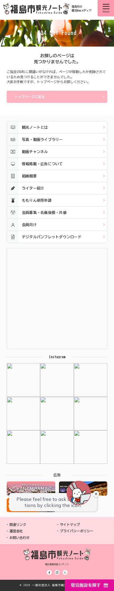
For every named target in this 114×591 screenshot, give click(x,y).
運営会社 (16, 531)
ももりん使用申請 (37, 200)
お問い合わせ (19, 537)
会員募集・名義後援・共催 (44, 212)
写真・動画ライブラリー (42, 139)
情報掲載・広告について (42, 164)
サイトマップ (70, 524)
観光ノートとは (35, 127)
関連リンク (17, 524)
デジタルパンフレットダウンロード (51, 237)
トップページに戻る (30, 96)
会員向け (29, 224)
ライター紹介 (33, 188)
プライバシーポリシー (76, 531)
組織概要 (29, 176)
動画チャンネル (35, 151)
